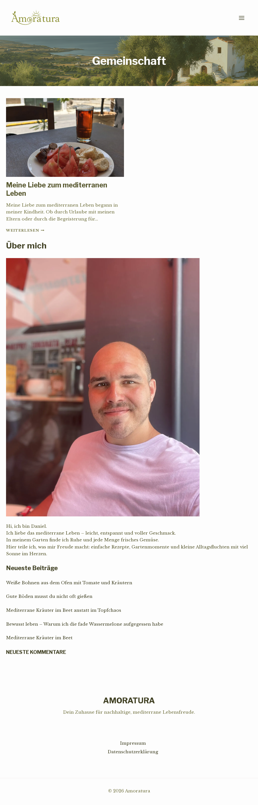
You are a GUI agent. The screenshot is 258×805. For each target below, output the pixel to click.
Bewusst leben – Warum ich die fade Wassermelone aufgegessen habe (84, 624)
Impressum (133, 743)
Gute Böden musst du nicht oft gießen (49, 596)
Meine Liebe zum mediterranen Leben (56, 189)
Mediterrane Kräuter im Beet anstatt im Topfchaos (63, 610)
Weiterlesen (25, 230)
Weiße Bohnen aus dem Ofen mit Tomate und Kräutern (69, 583)
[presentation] (65, 137)
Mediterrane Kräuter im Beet (39, 638)
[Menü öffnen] (244, 17)
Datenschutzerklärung (133, 752)
